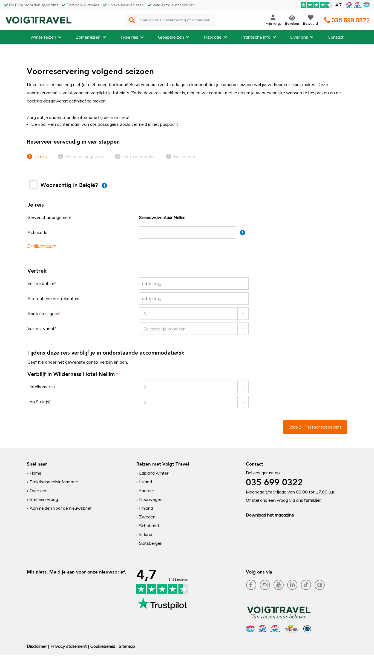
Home (35, 473)
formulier (312, 500)
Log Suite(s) (39, 401)
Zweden (147, 517)
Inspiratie (212, 37)
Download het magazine (270, 515)
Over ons (299, 37)
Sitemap (127, 646)
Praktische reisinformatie (54, 481)
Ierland (145, 534)
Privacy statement (68, 646)
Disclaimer (37, 646)
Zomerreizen (88, 37)
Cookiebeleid (102, 646)
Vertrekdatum (40, 283)
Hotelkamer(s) (41, 386)
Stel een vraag (44, 499)
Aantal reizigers (42, 313)
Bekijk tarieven (41, 246)
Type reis (129, 37)
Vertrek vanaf (40, 328)
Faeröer (146, 490)
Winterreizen (43, 37)
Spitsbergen (151, 543)
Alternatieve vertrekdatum (53, 298)
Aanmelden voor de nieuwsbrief (61, 508)
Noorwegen (150, 499)
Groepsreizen (171, 37)
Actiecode (37, 232)
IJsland (145, 481)
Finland (146, 508)
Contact (336, 37)
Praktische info (256, 37)
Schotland (149, 525)
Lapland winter (153, 473)
